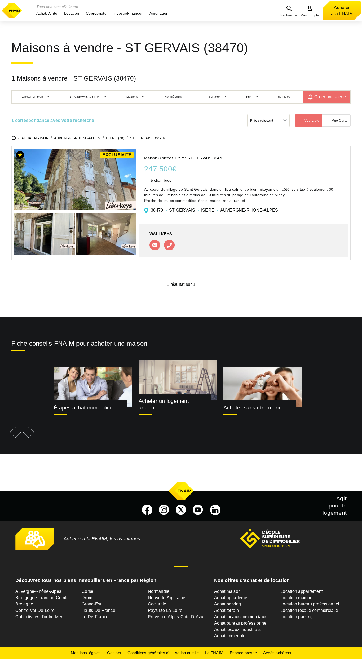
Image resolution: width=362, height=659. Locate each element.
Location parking (296, 617)
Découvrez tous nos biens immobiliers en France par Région (85, 580)
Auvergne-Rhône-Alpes (38, 591)
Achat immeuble (230, 636)
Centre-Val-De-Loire (35, 610)
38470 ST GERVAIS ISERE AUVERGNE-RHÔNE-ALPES (214, 210)
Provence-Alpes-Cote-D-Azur (176, 617)
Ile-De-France (95, 617)
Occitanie (157, 604)
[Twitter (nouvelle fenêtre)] (181, 510)
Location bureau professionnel (309, 604)
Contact (114, 653)
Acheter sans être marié (252, 408)
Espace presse (243, 653)
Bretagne (24, 604)
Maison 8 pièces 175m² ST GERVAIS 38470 (184, 158)
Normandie (158, 591)
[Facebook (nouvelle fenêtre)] (147, 510)
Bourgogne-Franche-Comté (42, 597)
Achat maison (227, 591)
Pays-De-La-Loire (165, 610)
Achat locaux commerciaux (240, 617)
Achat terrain (226, 610)
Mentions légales (86, 653)
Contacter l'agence (154, 245)
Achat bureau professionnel (241, 623)
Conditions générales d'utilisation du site (163, 653)
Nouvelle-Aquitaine (167, 597)
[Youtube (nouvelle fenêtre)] (198, 510)
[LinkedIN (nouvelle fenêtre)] (215, 510)
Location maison (296, 597)
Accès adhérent (277, 653)
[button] (47, 13)
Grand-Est (91, 604)
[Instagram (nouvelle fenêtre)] (164, 510)
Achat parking (227, 604)
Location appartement (301, 591)
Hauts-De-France (98, 610)
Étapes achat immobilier (83, 408)
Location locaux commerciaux (309, 610)
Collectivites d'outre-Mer (38, 617)
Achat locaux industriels (237, 629)
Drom (87, 597)
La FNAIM (214, 653)
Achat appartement (232, 597)
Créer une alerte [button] (330, 97)
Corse (87, 591)
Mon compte (310, 15)
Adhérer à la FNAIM (342, 10)
